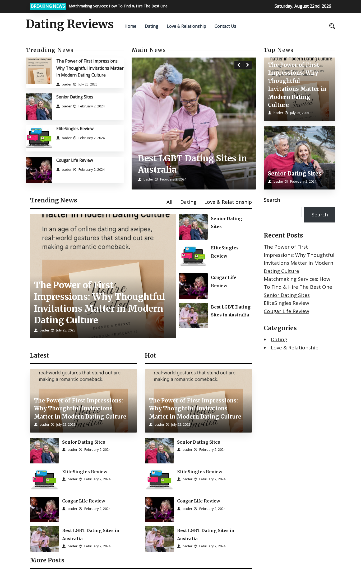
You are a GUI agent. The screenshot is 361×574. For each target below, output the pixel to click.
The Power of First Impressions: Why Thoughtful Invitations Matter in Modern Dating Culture (90, 68)
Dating (151, 26)
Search (272, 199)
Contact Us (225, 26)
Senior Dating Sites (74, 97)
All (169, 201)
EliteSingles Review (75, 128)
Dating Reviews (70, 24)
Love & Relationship (186, 26)
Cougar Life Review (74, 160)
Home (130, 26)
